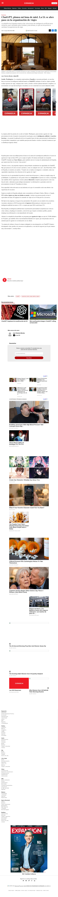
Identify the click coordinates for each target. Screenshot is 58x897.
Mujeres (50, 8)
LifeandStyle (4, 723)
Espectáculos (4, 739)
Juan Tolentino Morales (19, 333)
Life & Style (4, 758)
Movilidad (3, 784)
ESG (46, 8)
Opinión (3, 734)
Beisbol (3, 802)
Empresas (14, 8)
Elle (2, 750)
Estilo (2, 759)
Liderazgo (4, 794)
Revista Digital (54, 3)
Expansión (4, 711)
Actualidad (4, 793)
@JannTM (16, 76)
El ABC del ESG (5, 788)
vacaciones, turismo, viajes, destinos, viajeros (30, 296)
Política (19, 8)
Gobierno (3, 727)
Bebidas (3, 815)
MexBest (3, 812)
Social (3, 781)
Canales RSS (39, 890)
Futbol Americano (5, 804)
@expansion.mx (29, 880)
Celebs (3, 754)
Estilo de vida (4, 755)
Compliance (18, 890)
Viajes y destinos (5, 816)
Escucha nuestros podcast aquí (15, 280)
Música (3, 765)
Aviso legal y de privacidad (28, 890)
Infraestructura (5, 773)
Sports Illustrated (5, 800)
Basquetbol (4, 805)
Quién (2, 738)
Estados (3, 732)
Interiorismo (4, 775)
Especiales (4, 797)
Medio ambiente (5, 780)
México (3, 728)
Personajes (4, 817)
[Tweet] (50, 30)
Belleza (3, 744)
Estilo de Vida (4, 820)
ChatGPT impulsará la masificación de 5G (14, 321)
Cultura (3, 747)
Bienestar (3, 819)
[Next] (55, 311)
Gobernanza (4, 782)
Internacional (30, 8)
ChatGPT (18, 296)
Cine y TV (3, 763)
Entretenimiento (5, 761)
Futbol (3, 801)
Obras (42, 8)
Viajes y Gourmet (5, 746)
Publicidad (11, 890)
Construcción (4, 770)
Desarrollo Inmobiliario (7, 771)
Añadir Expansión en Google (32, 30)
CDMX (2, 731)
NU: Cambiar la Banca (29, 874)
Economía (24, 8)
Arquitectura (4, 774)
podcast (9, 278)
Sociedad (3, 735)
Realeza (3, 740)
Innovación (4, 786)
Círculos (3, 742)
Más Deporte (4, 807)
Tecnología (37, 8)
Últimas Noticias (7, 8)
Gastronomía (4, 813)
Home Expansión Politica (7, 713)
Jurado (3, 821)
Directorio (46, 890)
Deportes (3, 762)
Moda (2, 743)
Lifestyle (3, 808)
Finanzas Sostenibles (6, 785)
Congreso (3, 730)
